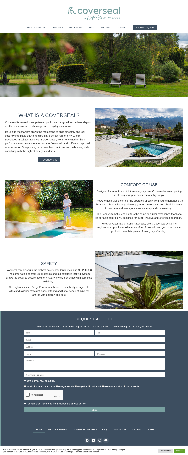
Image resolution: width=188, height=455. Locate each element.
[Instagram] (100, 440)
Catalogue (119, 429)
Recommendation (113, 386)
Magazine (82, 386)
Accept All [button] (179, 451)
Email (29, 386)
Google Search (66, 386)
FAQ (91, 27)
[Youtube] (106, 440)
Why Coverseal (37, 27)
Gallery (105, 27)
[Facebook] (87, 440)
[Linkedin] (93, 440)
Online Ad (96, 386)
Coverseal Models (85, 429)
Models (58, 27)
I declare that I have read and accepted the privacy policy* (56, 404)
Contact (122, 27)
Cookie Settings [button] (165, 451)
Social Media (132, 386)
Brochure (75, 27)
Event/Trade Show (45, 386)
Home (39, 429)
